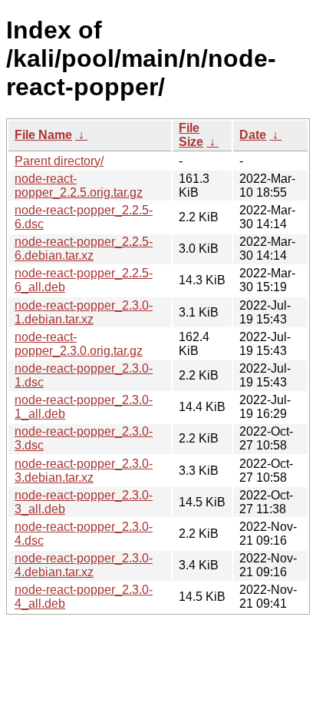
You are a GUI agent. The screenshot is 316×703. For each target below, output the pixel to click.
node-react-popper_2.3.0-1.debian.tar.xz (84, 312)
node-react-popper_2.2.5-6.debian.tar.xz (84, 248)
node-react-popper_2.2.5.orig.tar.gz (79, 185)
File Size (191, 134)
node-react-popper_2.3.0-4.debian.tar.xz (84, 565)
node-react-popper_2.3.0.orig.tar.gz (79, 343)
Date (252, 134)
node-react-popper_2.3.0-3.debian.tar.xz (84, 470)
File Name (43, 134)
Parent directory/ (59, 160)
